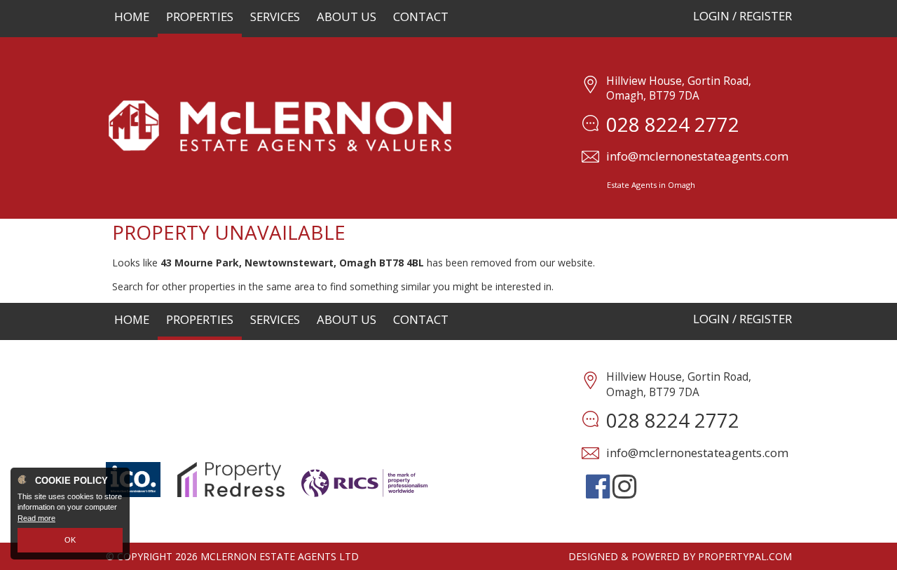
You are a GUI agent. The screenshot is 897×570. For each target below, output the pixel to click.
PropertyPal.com (745, 556)
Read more (36, 518)
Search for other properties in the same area (213, 286)
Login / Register (742, 16)
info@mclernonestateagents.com (697, 156)
